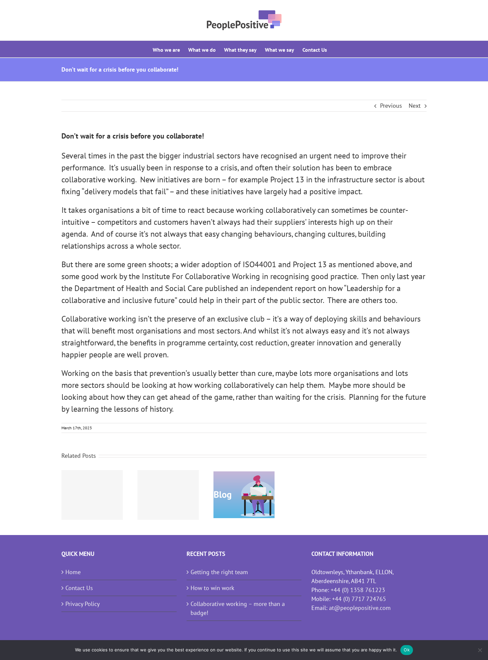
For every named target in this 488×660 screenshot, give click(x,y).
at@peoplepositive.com (360, 608)
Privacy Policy (82, 604)
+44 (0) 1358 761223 (358, 590)
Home (73, 572)
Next (415, 105)
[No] (479, 650)
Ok (407, 649)
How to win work (212, 588)
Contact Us (79, 588)
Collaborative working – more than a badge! (238, 608)
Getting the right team (219, 572)
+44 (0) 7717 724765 (359, 599)
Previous (391, 105)
